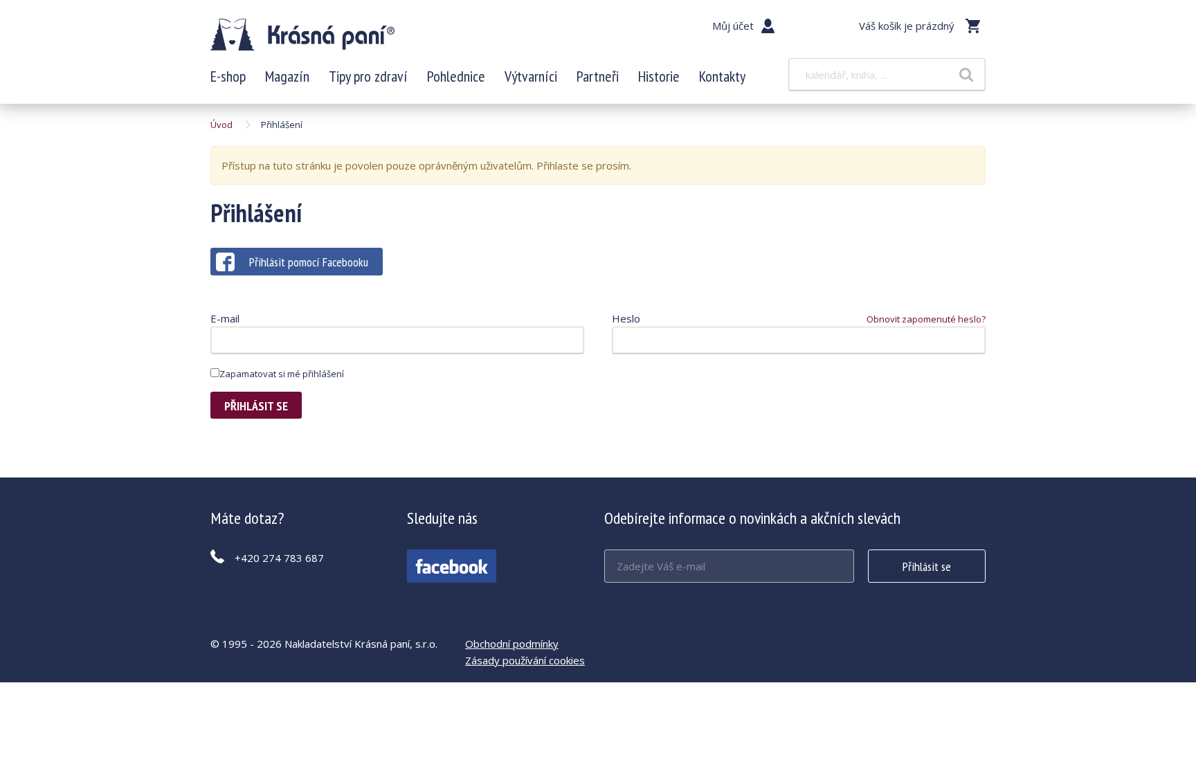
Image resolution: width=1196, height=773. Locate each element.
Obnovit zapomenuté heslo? (926, 319)
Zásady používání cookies (525, 660)
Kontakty (722, 76)
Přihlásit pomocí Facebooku (308, 262)
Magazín (287, 76)
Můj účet (733, 26)
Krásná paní (302, 35)
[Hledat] (966, 75)
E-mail (224, 318)
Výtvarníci (531, 76)
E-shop (228, 76)
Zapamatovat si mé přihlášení (281, 373)
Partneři (598, 76)
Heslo (626, 318)
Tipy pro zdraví (368, 76)
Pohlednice (456, 76)
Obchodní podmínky (512, 644)
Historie (659, 76)
